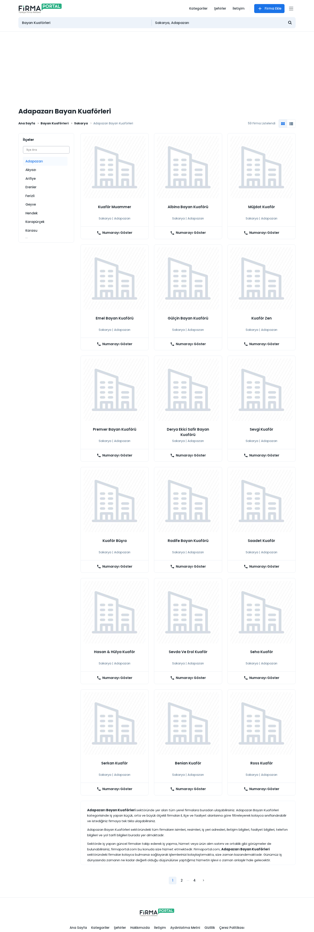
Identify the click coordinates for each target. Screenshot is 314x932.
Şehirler (220, 8)
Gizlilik (209, 927)
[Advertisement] (157, 64)
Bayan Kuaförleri (55, 123)
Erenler (31, 187)
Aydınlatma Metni (185, 927)
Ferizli (30, 196)
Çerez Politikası (231, 927)
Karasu (31, 230)
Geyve (30, 204)
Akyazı (30, 170)
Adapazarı (34, 161)
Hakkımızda (140, 927)
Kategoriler (198, 8)
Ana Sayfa (26, 123)
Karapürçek (34, 221)
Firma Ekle (273, 8)
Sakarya (81, 123)
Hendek (31, 213)
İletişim (239, 8)
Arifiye (30, 178)
